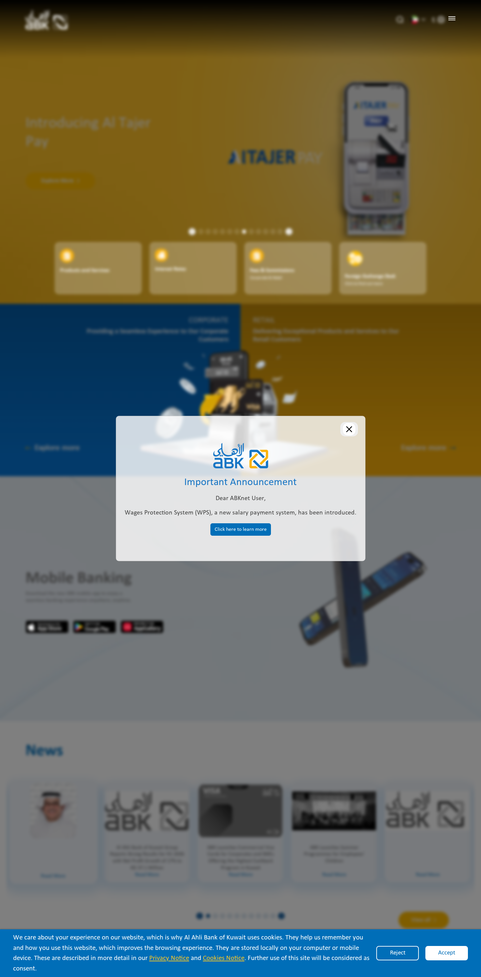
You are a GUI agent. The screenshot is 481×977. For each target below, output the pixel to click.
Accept (446, 953)
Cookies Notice (223, 958)
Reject (397, 953)
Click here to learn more (241, 529)
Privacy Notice (169, 958)
